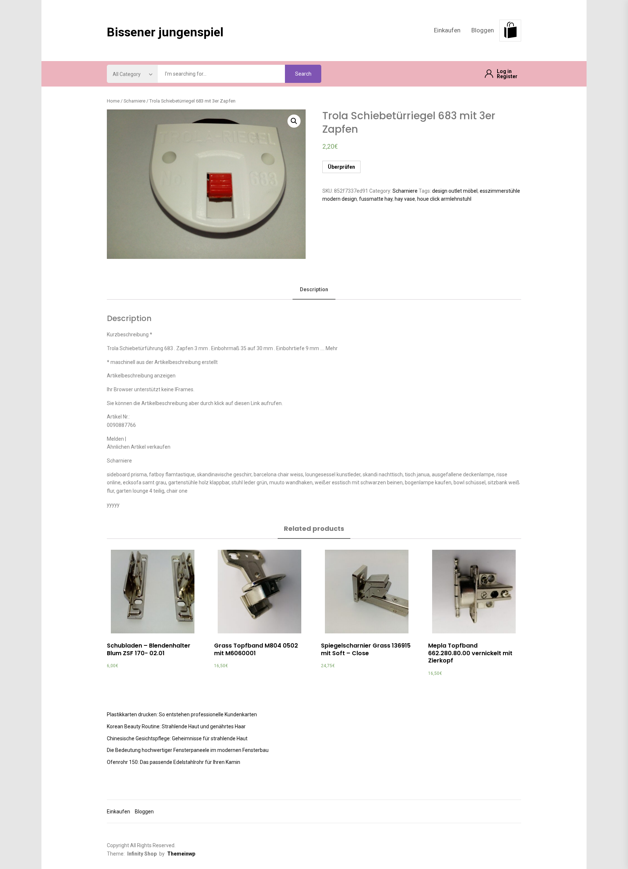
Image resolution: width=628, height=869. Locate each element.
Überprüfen (341, 167)
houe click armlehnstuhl (444, 199)
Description (314, 289)
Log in (504, 71)
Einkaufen (447, 30)
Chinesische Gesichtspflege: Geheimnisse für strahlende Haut (177, 738)
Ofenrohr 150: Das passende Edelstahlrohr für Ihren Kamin (173, 762)
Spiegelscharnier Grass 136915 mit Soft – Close (366, 649)
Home (113, 101)
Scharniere (134, 101)
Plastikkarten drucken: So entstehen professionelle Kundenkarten (182, 714)
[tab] (314, 290)
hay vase (405, 199)
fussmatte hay (375, 199)
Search (303, 74)
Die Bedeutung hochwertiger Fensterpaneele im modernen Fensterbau (188, 750)
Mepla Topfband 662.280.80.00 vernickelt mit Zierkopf (470, 653)
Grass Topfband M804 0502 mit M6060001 (256, 649)
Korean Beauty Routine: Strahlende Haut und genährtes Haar (176, 726)
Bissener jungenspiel (165, 32)
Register (507, 76)
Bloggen (482, 30)
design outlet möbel (455, 191)
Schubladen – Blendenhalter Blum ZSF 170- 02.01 (148, 649)
